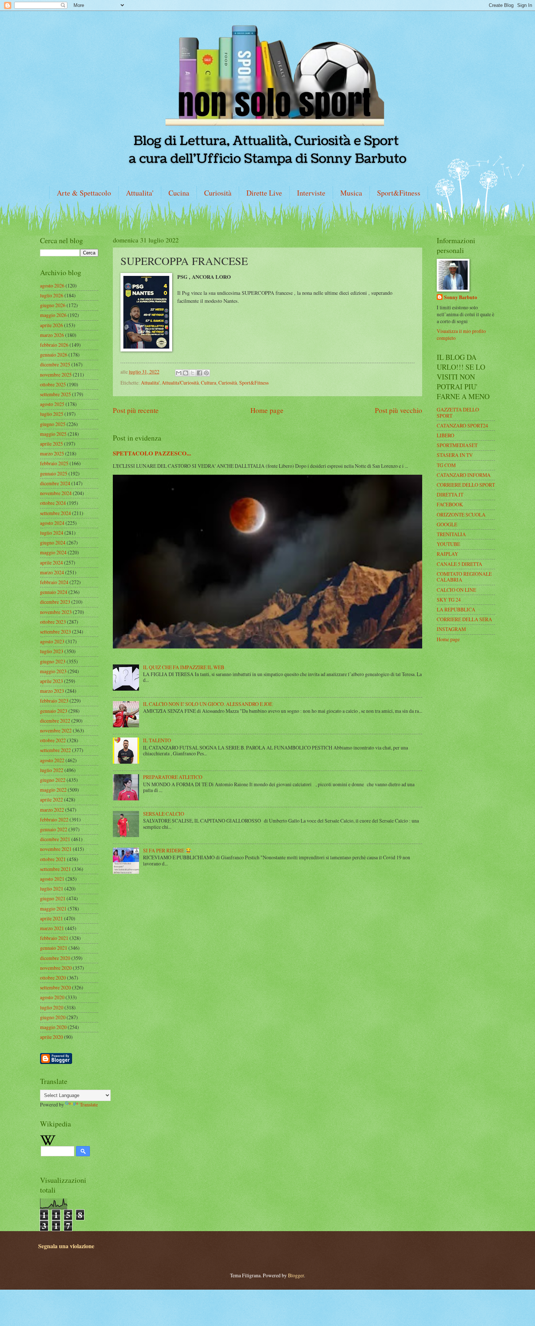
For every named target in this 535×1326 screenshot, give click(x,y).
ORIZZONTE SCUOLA (461, 514)
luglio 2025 (51, 413)
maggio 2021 (53, 908)
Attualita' (140, 193)
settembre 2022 (55, 750)
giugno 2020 (53, 1017)
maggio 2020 (53, 1027)
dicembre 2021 (55, 839)
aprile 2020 (51, 1036)
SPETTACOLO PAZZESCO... (152, 453)
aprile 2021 (51, 918)
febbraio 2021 (54, 938)
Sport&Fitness (398, 193)
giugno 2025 (53, 424)
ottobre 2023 (53, 621)
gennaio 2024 (53, 591)
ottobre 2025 (53, 384)
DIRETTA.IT (450, 494)
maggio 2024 (53, 552)
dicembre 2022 (55, 720)
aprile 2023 (51, 681)
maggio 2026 (53, 315)
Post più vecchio (398, 410)
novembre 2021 (56, 848)
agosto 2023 (52, 641)
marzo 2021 (52, 928)
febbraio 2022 (54, 819)
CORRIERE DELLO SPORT (466, 484)
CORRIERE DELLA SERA (464, 619)
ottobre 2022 (53, 740)
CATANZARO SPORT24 (462, 425)
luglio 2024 (51, 532)
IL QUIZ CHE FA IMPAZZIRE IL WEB (183, 667)
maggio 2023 (53, 671)
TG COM (446, 465)
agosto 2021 (52, 878)
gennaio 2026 (53, 354)
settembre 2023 (55, 631)
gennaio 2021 (53, 947)
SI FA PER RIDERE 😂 (167, 850)
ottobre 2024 (53, 502)
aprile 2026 (51, 325)
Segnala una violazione (66, 1246)
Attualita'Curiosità (180, 382)
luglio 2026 (51, 295)
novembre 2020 (56, 967)
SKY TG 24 (449, 599)
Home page (267, 410)
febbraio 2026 (54, 344)
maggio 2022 (53, 789)
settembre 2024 (55, 513)
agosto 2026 (52, 285)
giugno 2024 (53, 542)
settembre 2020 (55, 987)
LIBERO (445, 435)
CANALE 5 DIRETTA (459, 563)
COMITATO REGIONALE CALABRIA (464, 576)
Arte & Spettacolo (84, 193)
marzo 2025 (52, 453)
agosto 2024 (52, 522)
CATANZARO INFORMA (464, 474)
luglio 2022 (51, 770)
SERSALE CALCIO (163, 813)
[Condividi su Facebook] (199, 373)
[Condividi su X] (192, 373)
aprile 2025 (51, 443)
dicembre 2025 (55, 364)
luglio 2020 (51, 1007)
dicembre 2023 (55, 601)
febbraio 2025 (54, 463)
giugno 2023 (53, 661)
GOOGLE (447, 524)
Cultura (208, 382)
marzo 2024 (52, 572)
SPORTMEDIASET (457, 445)
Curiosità (217, 193)
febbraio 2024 (54, 582)
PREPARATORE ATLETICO (172, 777)
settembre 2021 (55, 868)
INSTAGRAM (451, 629)
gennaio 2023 (53, 710)
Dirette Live (264, 193)
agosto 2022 (52, 760)
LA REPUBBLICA (456, 609)
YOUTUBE (448, 544)
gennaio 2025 (53, 473)
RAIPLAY (447, 553)
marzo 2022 (52, 809)
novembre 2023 (56, 611)
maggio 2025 (53, 433)
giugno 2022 (53, 779)
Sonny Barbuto (460, 297)
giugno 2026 (53, 305)
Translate (89, 1104)
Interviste (311, 193)
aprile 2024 (51, 562)
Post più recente (136, 410)
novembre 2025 (56, 374)
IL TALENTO (157, 740)
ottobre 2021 (53, 859)
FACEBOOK (450, 504)
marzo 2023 (52, 690)
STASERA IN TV (455, 454)
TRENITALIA (451, 534)
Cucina (179, 193)
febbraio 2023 (54, 700)
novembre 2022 (56, 730)
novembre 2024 (56, 493)
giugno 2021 (53, 898)
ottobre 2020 (53, 977)
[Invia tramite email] (178, 373)
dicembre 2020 (55, 958)
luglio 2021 (51, 888)
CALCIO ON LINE (456, 589)
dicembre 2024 (55, 483)
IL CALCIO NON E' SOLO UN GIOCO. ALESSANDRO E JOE (207, 703)
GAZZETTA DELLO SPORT (458, 412)
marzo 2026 (52, 335)
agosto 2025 (52, 404)
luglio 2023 (51, 651)
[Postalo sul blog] (185, 373)
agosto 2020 (52, 997)
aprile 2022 (51, 799)
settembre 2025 (55, 394)
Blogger (296, 1275)
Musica (351, 193)
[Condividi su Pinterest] (206, 373)
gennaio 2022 (53, 829)
